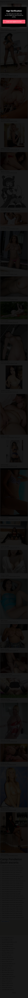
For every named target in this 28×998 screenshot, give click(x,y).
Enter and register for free (14, 21)
